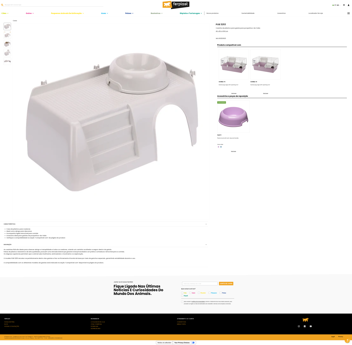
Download (94, 326)
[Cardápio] (348, 13)
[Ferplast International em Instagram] (299, 326)
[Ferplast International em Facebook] (303, 326)
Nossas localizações (11, 326)
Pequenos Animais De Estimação (66, 13)
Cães (3, 13)
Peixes (128, 13)
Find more (233, 93)
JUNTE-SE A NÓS (226, 283)
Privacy (340, 336)
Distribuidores (95, 328)
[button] (336, 5)
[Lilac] (218, 147)
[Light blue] (221, 147)
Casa (15, 21)
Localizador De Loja (316, 13)
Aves (103, 13)
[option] (111, 121)
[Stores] (344, 5)
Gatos (29, 13)
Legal (333, 336)
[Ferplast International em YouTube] (309, 326)
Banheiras (155, 13)
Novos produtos (213, 13)
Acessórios (281, 13)
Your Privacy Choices (182, 343)
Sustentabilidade (248, 13)
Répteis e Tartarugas (190, 13)
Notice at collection (164, 343)
